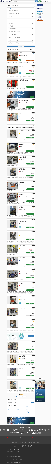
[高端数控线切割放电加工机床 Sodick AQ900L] (12, 312)
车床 (12, 127)
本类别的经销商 (20, 46)
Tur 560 (9, 411)
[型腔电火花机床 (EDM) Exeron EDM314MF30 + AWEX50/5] (12, 236)
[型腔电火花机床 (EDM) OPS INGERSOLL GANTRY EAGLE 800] (12, 274)
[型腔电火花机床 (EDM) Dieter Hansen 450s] (12, 359)
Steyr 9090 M (30, 442)
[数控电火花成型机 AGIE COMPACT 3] (12, 324)
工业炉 (17, 406)
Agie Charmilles (18, 127)
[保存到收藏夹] (33, 67)
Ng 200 (8, 409)
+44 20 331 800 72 (10, 437)
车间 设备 (27, 409)
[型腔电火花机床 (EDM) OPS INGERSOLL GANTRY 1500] (12, 249)
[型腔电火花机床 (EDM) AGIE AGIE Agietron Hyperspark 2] (12, 372)
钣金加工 (9, 127)
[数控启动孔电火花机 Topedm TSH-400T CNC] (12, 172)
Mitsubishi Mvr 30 (29, 127)
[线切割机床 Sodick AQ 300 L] (12, 197)
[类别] (11, 1)
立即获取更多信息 (31, 336)
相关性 (31, 49)
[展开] (20, 64)
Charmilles (23, 127)
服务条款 (19, 462)
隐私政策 (17, 462)
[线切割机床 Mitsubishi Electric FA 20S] (12, 56)
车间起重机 (27, 411)
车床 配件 (27, 406)
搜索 (36, 1)
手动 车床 (18, 409)
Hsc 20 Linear (9, 408)
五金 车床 (9, 412)
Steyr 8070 (38, 442)
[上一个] (32, 125)
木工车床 (18, 412)
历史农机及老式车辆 (24, 442)
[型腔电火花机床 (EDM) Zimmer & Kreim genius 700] (12, 83)
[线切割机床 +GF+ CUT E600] (12, 385)
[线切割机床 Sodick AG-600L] (12, 147)
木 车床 (18, 411)
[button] (50, 1)
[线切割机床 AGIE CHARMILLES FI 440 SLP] (12, 103)
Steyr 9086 (34, 442)
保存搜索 (21, 394)
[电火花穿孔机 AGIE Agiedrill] (12, 210)
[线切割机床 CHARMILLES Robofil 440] (12, 117)
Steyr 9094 (20, 442)
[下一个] (17, 56)
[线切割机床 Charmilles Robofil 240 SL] (12, 300)
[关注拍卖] (33, 53)
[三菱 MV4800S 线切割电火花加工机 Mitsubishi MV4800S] (12, 160)
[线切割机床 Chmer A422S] (12, 286)
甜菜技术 (13, 442)
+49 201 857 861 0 (23, 437)
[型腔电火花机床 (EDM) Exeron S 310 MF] (12, 261)
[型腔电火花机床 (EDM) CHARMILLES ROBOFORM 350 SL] (12, 70)
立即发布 (32, 96)
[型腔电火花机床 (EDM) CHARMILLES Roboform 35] (12, 186)
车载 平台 (27, 408)
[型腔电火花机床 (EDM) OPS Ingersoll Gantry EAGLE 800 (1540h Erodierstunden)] (12, 224)
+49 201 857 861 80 (36, 437)
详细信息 (30, 315)
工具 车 (18, 408)
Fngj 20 (8, 406)
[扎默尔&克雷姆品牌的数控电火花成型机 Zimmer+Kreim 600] (12, 134)
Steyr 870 (16, 442)
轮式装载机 (27, 412)
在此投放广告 (40, 378)
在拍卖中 (30, 60)
